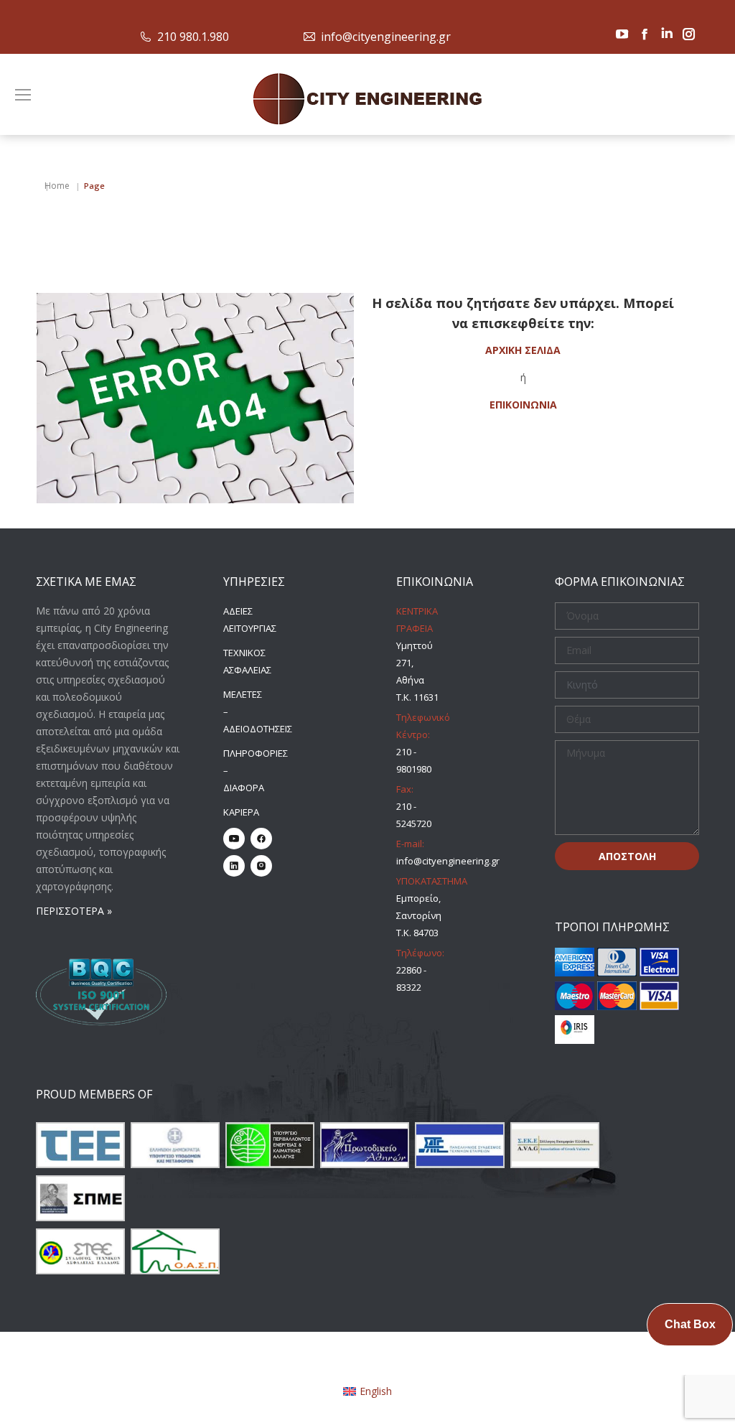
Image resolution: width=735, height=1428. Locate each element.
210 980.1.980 (193, 36)
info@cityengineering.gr (386, 36)
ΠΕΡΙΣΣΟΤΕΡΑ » (74, 911)
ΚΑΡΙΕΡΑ (241, 812)
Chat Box (690, 1324)
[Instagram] (261, 866)
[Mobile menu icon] (23, 94)
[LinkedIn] (234, 866)
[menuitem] (368, 1391)
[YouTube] (234, 838)
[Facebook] (261, 838)
